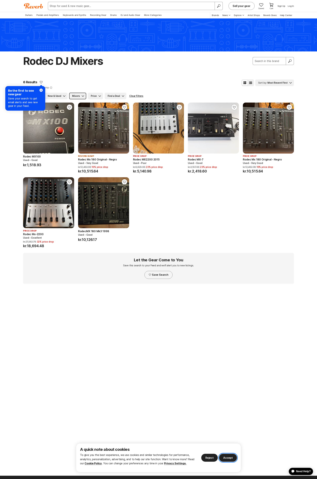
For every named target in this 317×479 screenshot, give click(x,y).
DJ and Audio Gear (130, 15)
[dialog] (158, 457)
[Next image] (69, 128)
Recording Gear (98, 15)
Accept (228, 457)
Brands (215, 15)
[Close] (41, 90)
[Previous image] (27, 128)
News (225, 15)
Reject (209, 457)
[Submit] (290, 61)
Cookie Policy (93, 463)
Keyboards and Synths (74, 15)
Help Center (286, 15)
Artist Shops (254, 15)
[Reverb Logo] (33, 6)
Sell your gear (241, 6)
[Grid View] (244, 82)
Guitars (29, 15)
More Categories (153, 15)
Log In (291, 6)
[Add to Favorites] (41, 82)
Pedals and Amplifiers (47, 15)
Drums (113, 15)
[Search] (219, 6)
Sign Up (281, 6)
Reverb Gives (270, 15)
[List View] (250, 82)
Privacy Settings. (175, 463)
